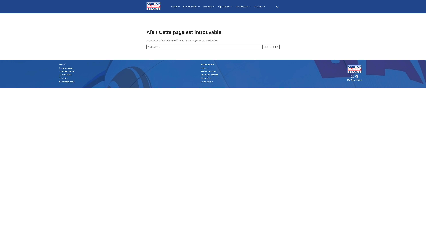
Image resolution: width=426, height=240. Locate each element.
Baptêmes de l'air (66, 71)
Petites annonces (208, 71)
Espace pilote (224, 7)
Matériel (204, 68)
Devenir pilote (242, 7)
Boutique (258, 7)
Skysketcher (206, 78)
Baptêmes (207, 7)
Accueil (174, 7)
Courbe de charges (209, 75)
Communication (190, 7)
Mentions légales (354, 80)
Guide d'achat (207, 82)
